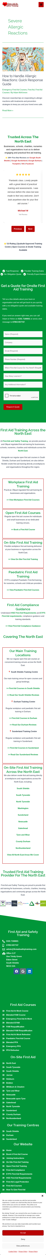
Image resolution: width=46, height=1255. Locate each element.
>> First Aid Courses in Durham (23, 718)
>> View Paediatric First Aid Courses (23, 590)
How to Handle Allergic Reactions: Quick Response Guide (22, 80)
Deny (23, 1239)
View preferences (23, 1246)
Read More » (7, 110)
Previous (18, 229)
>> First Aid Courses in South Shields (23, 688)
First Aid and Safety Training (15, 441)
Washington (23, 808)
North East (23, 451)
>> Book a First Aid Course (23, 529)
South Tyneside (23, 795)
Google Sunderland (19, 161)
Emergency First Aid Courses (14, 90)
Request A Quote (12, 407)
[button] (42, 1196)
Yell (22, 164)
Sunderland (23, 815)
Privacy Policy (23, 1251)
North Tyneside (23, 802)
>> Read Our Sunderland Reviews (23, 754)
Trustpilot (16, 164)
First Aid (31, 90)
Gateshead (23, 828)
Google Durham (35, 161)
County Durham (23, 841)
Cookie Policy (12, 1251)
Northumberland (23, 848)
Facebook (30, 164)
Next (30, 229)
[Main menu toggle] (41, 4)
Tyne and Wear (23, 835)
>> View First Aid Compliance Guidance (23, 626)
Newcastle (23, 821)
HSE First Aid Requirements (24, 613)
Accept (23, 1233)
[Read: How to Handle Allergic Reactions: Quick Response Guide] (23, 59)
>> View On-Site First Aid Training (23, 559)
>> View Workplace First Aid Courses (23, 500)
